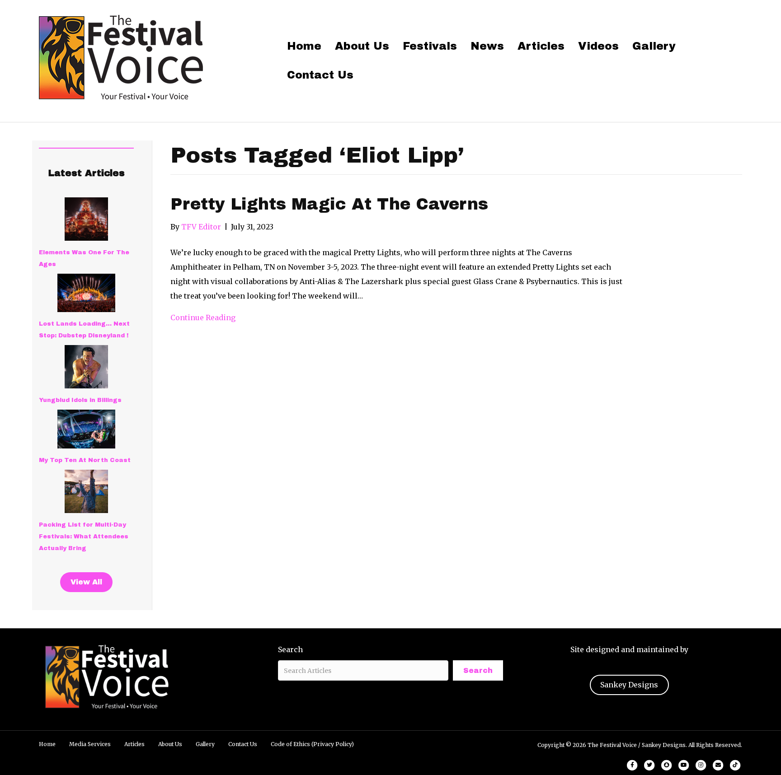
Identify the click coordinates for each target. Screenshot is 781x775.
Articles (541, 46)
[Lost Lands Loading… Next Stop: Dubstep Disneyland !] (86, 293)
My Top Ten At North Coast (85, 460)
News (487, 46)
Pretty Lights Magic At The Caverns (329, 204)
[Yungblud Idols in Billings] (86, 366)
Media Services (90, 744)
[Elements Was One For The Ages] (86, 219)
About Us (362, 46)
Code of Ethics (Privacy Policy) (312, 744)
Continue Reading (202, 317)
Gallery (654, 46)
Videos (598, 46)
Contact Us (320, 75)
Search (290, 649)
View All (86, 582)
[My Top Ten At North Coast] (86, 429)
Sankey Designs (629, 684)
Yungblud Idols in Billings (80, 400)
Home (304, 46)
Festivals (430, 46)
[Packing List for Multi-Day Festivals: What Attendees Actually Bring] (86, 491)
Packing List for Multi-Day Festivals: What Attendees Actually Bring (83, 536)
